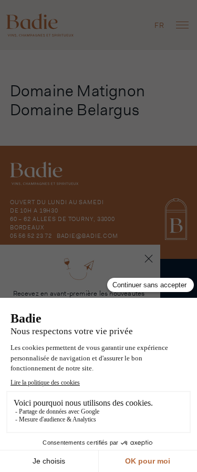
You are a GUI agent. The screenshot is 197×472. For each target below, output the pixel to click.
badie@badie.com (87, 235)
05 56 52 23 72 (31, 235)
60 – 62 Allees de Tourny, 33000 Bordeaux (62, 223)
